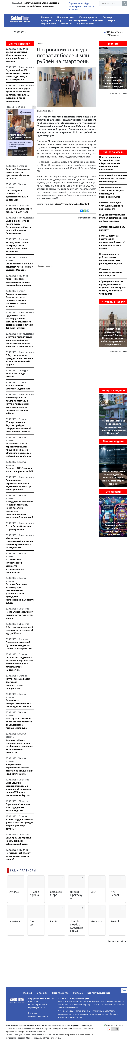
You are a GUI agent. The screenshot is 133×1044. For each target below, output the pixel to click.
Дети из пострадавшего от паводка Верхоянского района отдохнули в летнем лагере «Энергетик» (19, 663)
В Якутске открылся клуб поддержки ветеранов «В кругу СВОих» (20, 630)
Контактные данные (98, 992)
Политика (46, 17)
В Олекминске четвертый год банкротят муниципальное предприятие (15, 566)
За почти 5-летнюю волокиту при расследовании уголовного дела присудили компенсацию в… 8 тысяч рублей (20, 593)
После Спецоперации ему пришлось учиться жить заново (19, 614)
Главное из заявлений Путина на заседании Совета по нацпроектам (19, 645)
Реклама (78, 992)
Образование (48, 23)
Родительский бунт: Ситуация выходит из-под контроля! (111, 205)
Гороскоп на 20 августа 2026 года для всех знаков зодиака (18, 807)
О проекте (41, 992)
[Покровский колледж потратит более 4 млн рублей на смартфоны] (66, 86)
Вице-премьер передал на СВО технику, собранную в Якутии (18, 840)
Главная (27, 992)
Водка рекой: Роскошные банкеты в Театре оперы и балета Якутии (113, 178)
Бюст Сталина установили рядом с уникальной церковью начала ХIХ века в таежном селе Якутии (18, 789)
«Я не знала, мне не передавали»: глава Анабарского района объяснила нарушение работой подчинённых (18, 449)
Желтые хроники (88, 17)
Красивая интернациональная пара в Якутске (110, 272)
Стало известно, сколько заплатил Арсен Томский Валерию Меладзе (19, 266)
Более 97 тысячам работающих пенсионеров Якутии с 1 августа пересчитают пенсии (112, 242)
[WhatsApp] (84, 211)
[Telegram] (88, 211)
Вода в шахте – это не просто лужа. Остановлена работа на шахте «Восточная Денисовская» (19, 227)
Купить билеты (85, 23)
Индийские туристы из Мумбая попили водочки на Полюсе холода (113, 217)
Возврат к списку (45, 266)
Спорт (59, 20)
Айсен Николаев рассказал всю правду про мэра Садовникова (18, 282)
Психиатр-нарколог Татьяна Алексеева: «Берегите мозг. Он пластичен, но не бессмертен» (110, 163)
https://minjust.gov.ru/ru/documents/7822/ (77, 1034)
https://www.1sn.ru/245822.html (72, 204)
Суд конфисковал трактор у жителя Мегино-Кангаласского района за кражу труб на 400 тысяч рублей (19, 321)
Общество (66, 23)
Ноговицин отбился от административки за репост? (18, 856)
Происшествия (65, 17)
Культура (46, 20)
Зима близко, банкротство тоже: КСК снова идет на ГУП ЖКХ (18, 703)
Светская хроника (77, 20)
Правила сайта (60, 992)
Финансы (98, 20)
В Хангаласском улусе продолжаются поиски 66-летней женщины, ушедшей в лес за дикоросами (18, 94)
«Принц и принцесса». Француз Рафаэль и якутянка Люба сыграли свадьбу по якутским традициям (112, 287)
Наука (111, 20)
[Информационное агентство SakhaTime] (19, 18)
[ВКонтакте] (81, 211)
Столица (107, 17)
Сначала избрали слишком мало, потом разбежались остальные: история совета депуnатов (19, 746)
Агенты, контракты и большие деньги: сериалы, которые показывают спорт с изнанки (17, 300)
